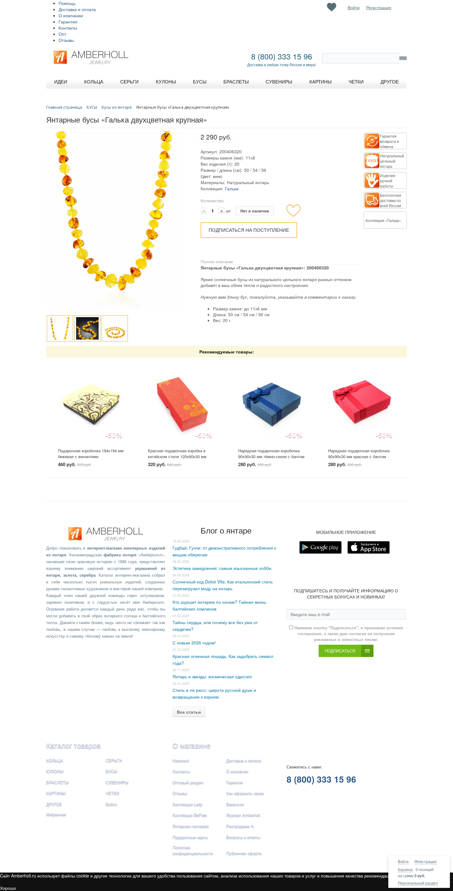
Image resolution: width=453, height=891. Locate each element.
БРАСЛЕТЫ (57, 782)
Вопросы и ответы (243, 837)
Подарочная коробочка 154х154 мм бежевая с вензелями (91, 453)
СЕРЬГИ (114, 760)
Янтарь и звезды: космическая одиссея (212, 676)
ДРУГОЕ (54, 804)
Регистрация (425, 861)
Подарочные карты (190, 837)
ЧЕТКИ (112, 793)
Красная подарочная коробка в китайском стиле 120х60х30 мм (177, 453)
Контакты (68, 28)
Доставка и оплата (77, 9)
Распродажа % (240, 826)
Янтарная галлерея (191, 826)
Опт (62, 34)
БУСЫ (111, 771)
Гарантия (68, 21)
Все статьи (189, 712)
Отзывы (66, 40)
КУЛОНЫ (54, 771)
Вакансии (235, 804)
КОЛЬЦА (54, 760)
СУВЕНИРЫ (117, 782)
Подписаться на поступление (249, 230)
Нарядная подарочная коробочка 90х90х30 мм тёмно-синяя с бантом (271, 453)
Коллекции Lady (187, 804)
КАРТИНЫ (56, 793)
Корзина (405, 869)
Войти (403, 861)
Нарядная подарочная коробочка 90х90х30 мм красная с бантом (359, 453)
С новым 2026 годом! (194, 642)
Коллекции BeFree (190, 815)
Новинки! (181, 760)
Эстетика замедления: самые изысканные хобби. (222, 568)
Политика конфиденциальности (193, 850)
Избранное (56, 814)
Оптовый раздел (188, 782)
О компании (71, 15)
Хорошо (8, 888)
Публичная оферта (243, 853)
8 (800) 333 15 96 (281, 56)
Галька (232, 188)
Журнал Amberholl (243, 815)
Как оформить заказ (245, 793)
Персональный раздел (418, 882)
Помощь (67, 3)
